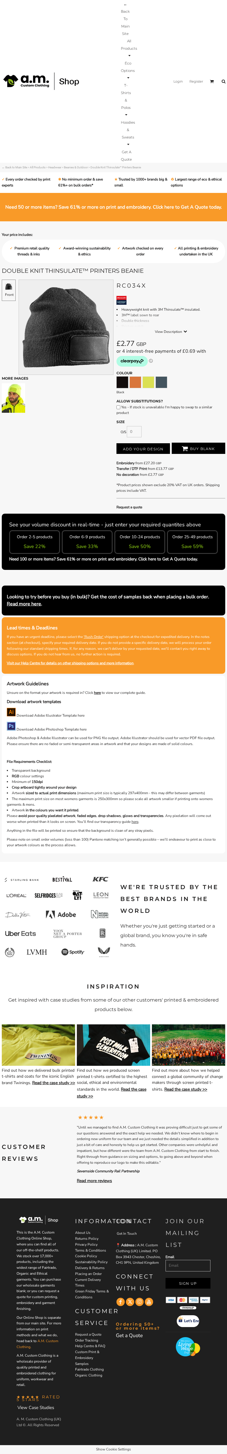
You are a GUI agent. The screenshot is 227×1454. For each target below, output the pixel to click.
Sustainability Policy (91, 1262)
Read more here (24, 604)
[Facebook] (120, 1302)
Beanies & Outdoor (76, 167)
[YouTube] (149, 1302)
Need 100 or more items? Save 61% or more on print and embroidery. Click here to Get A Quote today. (103, 559)
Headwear (54, 167)
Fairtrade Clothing (89, 1369)
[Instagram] (139, 1302)
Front (9, 294)
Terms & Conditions (90, 1250)
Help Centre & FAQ (90, 1346)
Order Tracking (86, 1340)
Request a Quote (88, 1334)
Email (170, 1257)
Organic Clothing (88, 1375)
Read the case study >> (53, 1083)
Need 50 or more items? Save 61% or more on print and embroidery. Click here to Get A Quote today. (113, 207)
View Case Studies (35, 1408)
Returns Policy (86, 1238)
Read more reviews (94, 1181)
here (97, 692)
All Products (38, 167)
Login (178, 81)
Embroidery (125, 463)
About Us (82, 1232)
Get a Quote (129, 1335)
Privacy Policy (86, 1244)
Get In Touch (127, 1233)
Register (196, 81)
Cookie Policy (86, 1256)
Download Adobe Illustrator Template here (50, 715)
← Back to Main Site (14, 167)
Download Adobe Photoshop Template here (51, 729)
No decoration (127, 474)
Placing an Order (88, 1273)
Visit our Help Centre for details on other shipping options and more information (70, 663)
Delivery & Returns (90, 1268)
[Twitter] (130, 1302)
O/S (123, 432)
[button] (129, 48)
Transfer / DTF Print (131, 468)
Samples (82, 1363)
